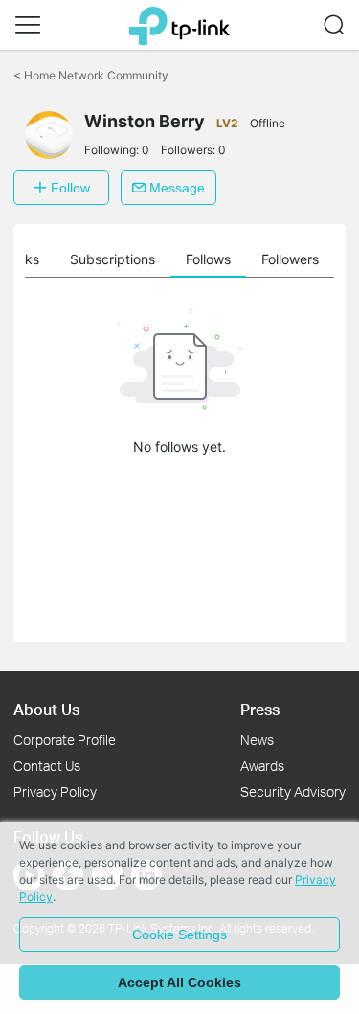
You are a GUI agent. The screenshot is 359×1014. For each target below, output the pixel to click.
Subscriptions (112, 259)
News (257, 740)
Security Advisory (293, 791)
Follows (208, 259)
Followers (290, 259)
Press (260, 709)
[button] (27, 25)
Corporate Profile (64, 740)
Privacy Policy (55, 791)
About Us (46, 709)
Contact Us (46, 765)
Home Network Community (90, 75)
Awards (262, 765)
